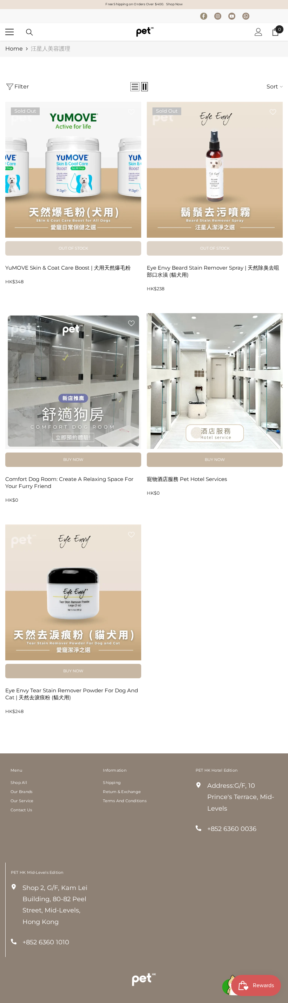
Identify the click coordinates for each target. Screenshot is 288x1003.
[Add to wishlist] (131, 111)
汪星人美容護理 (50, 48)
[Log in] (258, 32)
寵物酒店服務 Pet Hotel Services (187, 479)
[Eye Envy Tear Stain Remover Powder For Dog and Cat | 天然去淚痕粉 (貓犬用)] (73, 592)
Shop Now (174, 4)
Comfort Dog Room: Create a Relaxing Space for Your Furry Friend (69, 482)
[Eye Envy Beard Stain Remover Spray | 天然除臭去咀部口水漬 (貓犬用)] (215, 170)
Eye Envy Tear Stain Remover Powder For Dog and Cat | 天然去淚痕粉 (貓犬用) (71, 694)
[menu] (9, 32)
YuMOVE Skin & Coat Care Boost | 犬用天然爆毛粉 (68, 267)
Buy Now (73, 459)
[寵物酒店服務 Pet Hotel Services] (215, 381)
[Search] (29, 32)
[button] (134, 86)
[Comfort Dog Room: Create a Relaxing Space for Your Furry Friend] (73, 381)
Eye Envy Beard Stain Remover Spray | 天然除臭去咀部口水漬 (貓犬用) (213, 271)
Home (14, 48)
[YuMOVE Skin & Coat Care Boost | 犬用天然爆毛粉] (73, 170)
